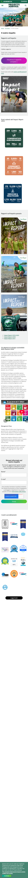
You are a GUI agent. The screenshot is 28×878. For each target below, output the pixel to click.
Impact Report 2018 (9, 337)
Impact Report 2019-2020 (11, 335)
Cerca (25, 5)
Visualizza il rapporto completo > (14, 60)
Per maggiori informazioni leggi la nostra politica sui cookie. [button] (13, 872)
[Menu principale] (2, 5)
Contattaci (24, 1)
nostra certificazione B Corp (13, 72)
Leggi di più (14, 598)
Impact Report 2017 (9, 339)
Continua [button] (6, 875)
